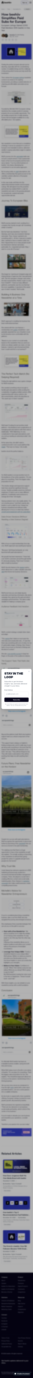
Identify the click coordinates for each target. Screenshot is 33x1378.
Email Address (8, 690)
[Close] (29, 671)
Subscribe (16, 700)
